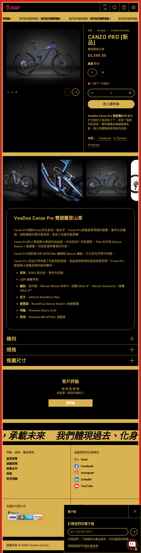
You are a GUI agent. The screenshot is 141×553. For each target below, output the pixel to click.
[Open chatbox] (132, 544)
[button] (105, 7)
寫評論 (70, 403)
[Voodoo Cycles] (51, 7)
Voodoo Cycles (38, 545)
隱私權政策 (91, 546)
